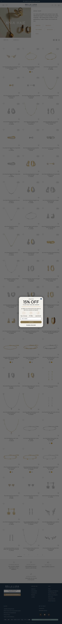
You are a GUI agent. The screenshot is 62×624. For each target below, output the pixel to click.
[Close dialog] (41, 299)
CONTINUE (31, 322)
